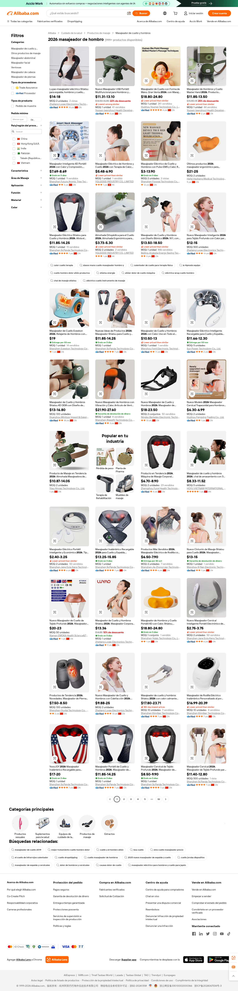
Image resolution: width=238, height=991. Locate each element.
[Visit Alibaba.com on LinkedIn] (201, 934)
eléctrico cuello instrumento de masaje (105, 280)
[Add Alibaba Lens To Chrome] (57, 959)
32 (159, 799)
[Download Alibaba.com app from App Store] (193, 959)
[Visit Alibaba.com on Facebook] (194, 934)
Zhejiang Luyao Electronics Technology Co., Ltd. (69, 104)
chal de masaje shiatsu (65, 280)
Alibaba (52, 33)
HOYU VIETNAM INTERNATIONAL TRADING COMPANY (206, 488)
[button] (129, 13)
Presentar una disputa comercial (163, 902)
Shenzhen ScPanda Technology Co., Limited (69, 250)
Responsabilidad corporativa (22, 902)
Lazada (119, 975)
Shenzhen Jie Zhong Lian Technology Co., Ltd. (161, 567)
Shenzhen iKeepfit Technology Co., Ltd (115, 420)
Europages (169, 975)
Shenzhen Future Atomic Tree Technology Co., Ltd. (69, 181)
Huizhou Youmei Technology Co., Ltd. (161, 106)
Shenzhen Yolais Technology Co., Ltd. (161, 638)
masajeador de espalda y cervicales (32, 865)
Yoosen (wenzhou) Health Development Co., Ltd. (115, 110)
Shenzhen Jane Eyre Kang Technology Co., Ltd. (69, 567)
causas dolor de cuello (110, 865)
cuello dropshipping (67, 857)
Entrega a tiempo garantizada (69, 902)
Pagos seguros (61, 889)
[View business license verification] (150, 986)
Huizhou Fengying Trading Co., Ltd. (205, 417)
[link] (233, 957)
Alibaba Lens (23, 959)
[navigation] (26, 416)
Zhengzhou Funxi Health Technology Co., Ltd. (161, 488)
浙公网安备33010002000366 (176, 985)
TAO (146, 975)
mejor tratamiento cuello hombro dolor (70, 850)
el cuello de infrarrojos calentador (31, 857)
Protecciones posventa (66, 909)
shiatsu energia (107, 273)
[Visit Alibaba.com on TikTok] (229, 934)
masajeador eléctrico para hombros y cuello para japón (159, 865)
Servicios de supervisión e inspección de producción (67, 918)
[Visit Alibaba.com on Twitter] (208, 934)
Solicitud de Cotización (111, 896)
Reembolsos (152, 909)
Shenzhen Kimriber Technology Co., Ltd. (161, 713)
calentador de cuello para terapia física (153, 265)
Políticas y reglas (62, 926)
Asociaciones (199, 919)
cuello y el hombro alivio (111, 850)
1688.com (83, 975)
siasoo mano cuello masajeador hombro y (103, 265)
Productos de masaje (98, 33)
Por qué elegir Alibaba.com (21, 889)
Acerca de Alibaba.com (20, 882)
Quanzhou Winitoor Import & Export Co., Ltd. (69, 417)
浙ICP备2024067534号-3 (208, 985)
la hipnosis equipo (191, 265)
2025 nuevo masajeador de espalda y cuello (149, 857)
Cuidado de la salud (71, 33)
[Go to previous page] (110, 799)
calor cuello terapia (63, 265)
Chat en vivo (152, 896)
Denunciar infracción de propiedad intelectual (164, 918)
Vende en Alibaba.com (204, 889)
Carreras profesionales (19, 909)
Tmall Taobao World (101, 975)
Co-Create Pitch (16, 896)
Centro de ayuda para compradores (165, 889)
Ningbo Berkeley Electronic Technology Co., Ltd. (161, 417)
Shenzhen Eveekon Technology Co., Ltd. (69, 348)
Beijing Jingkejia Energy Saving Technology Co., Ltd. (161, 253)
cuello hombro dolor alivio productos (72, 273)
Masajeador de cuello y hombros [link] (133, 33)
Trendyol (156, 975)
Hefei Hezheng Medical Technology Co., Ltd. (206, 178)
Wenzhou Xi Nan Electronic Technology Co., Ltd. (206, 567)
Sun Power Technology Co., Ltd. (204, 348)
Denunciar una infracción (159, 926)
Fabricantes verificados (112, 889)
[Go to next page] (166, 799)
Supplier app (128, 959)
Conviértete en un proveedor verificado (207, 911)
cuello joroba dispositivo (193, 857)
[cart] (176, 13)
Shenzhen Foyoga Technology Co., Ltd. (161, 181)
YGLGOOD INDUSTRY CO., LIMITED (114, 181)
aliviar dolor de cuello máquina (140, 273)
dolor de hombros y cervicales (74, 865)
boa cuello (138, 850)
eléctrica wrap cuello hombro (179, 273)
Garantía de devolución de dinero (71, 896)
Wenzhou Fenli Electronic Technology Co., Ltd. (161, 348)
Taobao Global (133, 975)
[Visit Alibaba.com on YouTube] (222, 934)
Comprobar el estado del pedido (209, 902)
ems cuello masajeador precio (168, 850)
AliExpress (69, 975)
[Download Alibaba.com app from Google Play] (219, 959)
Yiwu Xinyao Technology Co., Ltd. (67, 488)
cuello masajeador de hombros (102, 857)
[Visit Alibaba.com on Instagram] (215, 934)
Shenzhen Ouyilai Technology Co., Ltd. (69, 710)
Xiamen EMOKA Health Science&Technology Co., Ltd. (69, 635)
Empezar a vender (201, 896)
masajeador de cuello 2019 (28, 850)
